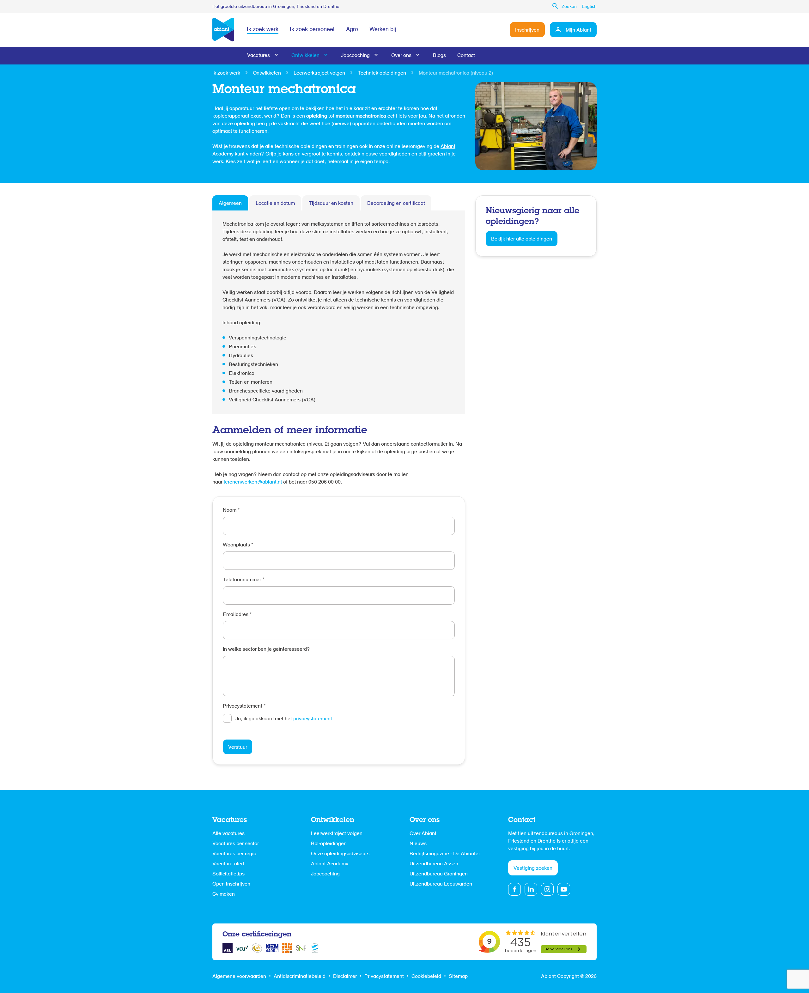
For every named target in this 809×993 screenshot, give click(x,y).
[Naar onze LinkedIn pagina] (531, 889)
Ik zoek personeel (312, 30)
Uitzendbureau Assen (434, 864)
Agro (352, 30)
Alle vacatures (228, 833)
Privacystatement (244, 706)
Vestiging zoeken (533, 868)
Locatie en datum (275, 203)
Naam (231, 510)
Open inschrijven (231, 884)
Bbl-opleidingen (329, 843)
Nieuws (418, 843)
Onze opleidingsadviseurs (340, 853)
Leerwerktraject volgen (319, 73)
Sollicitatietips (228, 874)
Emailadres (237, 614)
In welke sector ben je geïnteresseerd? (266, 649)
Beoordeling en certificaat (396, 203)
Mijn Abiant (578, 30)
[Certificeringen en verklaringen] (227, 948)
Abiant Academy (329, 864)
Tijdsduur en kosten (331, 203)
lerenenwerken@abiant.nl (253, 482)
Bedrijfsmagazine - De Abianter (445, 853)
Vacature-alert (228, 864)
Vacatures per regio (234, 853)
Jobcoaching (355, 55)
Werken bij (382, 30)
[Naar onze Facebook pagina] (514, 889)
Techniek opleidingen (382, 73)
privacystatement (312, 719)
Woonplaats (238, 545)
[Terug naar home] (223, 30)
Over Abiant (423, 833)
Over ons (401, 55)
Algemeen (230, 203)
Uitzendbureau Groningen (439, 874)
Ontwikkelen (305, 55)
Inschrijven (527, 30)
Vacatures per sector (235, 843)
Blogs (439, 55)
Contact (466, 55)
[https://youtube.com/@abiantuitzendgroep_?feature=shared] (563, 889)
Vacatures (258, 55)
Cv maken (223, 894)
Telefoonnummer (243, 579)
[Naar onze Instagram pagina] (547, 889)
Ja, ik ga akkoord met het (283, 719)
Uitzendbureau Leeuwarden (441, 884)
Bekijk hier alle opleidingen (521, 239)
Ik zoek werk (262, 30)
